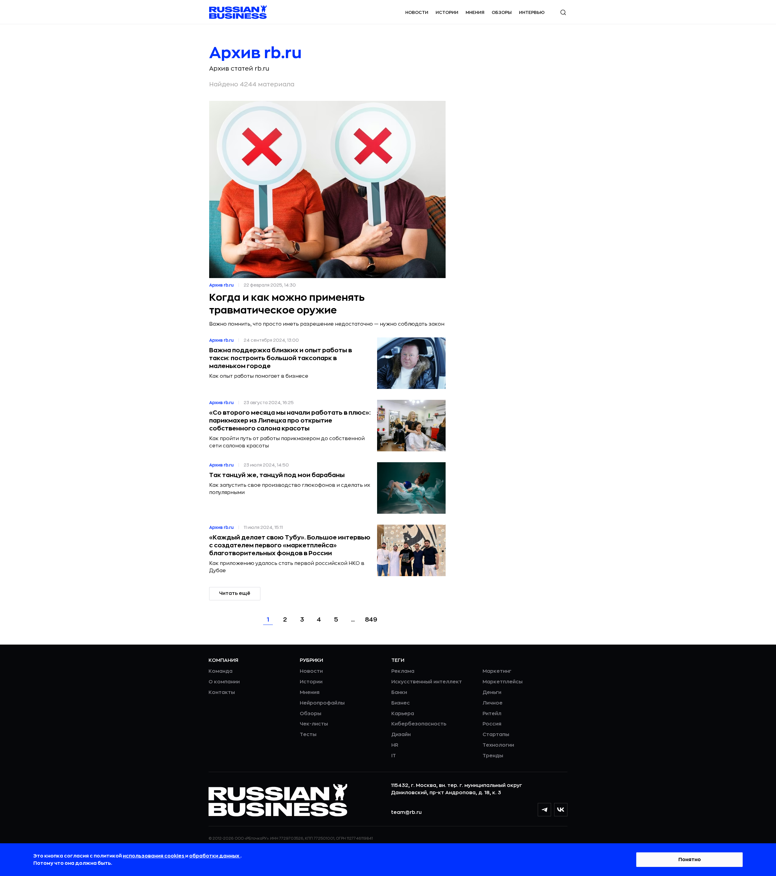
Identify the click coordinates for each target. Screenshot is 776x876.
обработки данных (214, 856)
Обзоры (502, 12)
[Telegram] (544, 809)
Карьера (402, 713)
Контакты (222, 692)
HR (394, 745)
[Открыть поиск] (563, 12)
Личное (493, 703)
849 (371, 619)
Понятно (689, 859)
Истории (447, 12)
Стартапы (496, 734)
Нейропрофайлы (322, 703)
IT (393, 755)
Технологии (498, 745)
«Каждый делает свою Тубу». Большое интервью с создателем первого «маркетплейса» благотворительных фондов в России (289, 545)
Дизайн (401, 734)
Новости (416, 12)
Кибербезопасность (418, 724)
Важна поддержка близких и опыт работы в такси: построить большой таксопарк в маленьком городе (280, 358)
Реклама (402, 671)
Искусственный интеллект (426, 681)
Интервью (532, 12)
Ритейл (492, 713)
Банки (399, 692)
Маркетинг (497, 671)
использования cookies (154, 856)
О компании (224, 681)
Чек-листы (314, 724)
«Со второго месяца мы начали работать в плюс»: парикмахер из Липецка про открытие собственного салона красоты (290, 421)
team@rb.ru (406, 812)
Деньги (492, 692)
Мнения (475, 12)
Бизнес (400, 703)
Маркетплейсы (503, 681)
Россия (492, 724)
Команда (220, 671)
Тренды (493, 755)
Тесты (308, 734)
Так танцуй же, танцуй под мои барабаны (277, 475)
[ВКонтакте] (560, 809)
